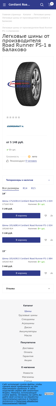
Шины (28, 311)
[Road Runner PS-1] (28, 83)
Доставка (28, 348)
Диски (28, 327)
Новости (28, 372)
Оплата (28, 352)
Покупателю (28, 342)
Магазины (28, 376)
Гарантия (28, 356)
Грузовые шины (28, 315)
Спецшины (28, 319)
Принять (49, 393)
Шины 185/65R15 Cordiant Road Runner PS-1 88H (27, 258)
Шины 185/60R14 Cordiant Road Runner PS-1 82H (27, 225)
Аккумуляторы (28, 331)
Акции (28, 360)
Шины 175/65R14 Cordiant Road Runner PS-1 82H (27, 201)
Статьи (28, 380)
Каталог (28, 305)
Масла (28, 335)
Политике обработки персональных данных (20, 402)
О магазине (28, 367)
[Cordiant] (25, 126)
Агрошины (28, 323)
